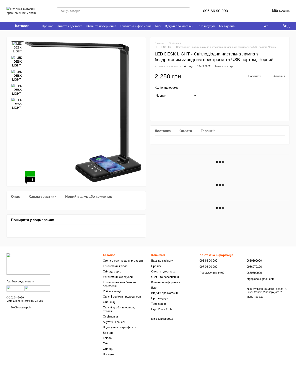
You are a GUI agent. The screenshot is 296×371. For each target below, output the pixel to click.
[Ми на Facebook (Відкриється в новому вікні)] (246, 26)
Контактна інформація (135, 26)
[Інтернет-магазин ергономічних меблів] (28, 263)
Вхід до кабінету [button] (162, 260)
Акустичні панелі (114, 322)
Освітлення (110, 316)
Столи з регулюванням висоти (123, 260)
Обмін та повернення (101, 26)
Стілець (108, 348)
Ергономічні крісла (115, 266)
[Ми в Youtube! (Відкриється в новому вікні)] (251, 26)
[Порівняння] (244, 10)
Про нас (47, 26)
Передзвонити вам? (212, 272)
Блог (158, 26)
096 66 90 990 (215, 11)
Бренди (108, 332)
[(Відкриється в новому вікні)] (15, 288)
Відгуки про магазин (179, 26)
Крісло (107, 338)
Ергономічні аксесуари (118, 277)
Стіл (106, 343)
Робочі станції (112, 291)
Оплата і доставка (69, 26)
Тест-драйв (226, 26)
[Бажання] (255, 10)
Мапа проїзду (255, 296)
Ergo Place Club (161, 309)
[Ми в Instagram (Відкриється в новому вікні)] (256, 26)
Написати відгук (223, 66)
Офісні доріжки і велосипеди (122, 296)
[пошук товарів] (186, 10)
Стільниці (109, 302)
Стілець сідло (112, 271)
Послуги (108, 354)
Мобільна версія (20, 307)
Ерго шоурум (206, 26)
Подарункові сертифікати (119, 327)
